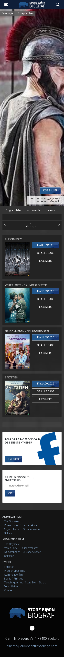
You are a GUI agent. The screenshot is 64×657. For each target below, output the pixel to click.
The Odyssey (45, 200)
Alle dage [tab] (31, 225)
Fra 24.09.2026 (45, 383)
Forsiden (9, 566)
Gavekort (51, 210)
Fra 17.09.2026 (45, 337)
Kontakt (8, 590)
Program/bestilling (14, 570)
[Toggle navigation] (58, 4)
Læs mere (45, 260)
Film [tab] (31, 217)
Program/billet (13, 210)
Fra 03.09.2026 (45, 245)
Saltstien (9, 533)
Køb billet (50, 190)
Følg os (13, 459)
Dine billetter (11, 586)
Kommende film (13, 574)
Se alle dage (45, 253)
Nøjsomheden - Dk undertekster (22, 529)
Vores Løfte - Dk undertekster (21, 525)
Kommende (33, 210)
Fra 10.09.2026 (45, 291)
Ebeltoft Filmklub (13, 578)
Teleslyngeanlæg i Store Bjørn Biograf (25, 582)
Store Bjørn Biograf (33, 5)
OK (10, 493)
